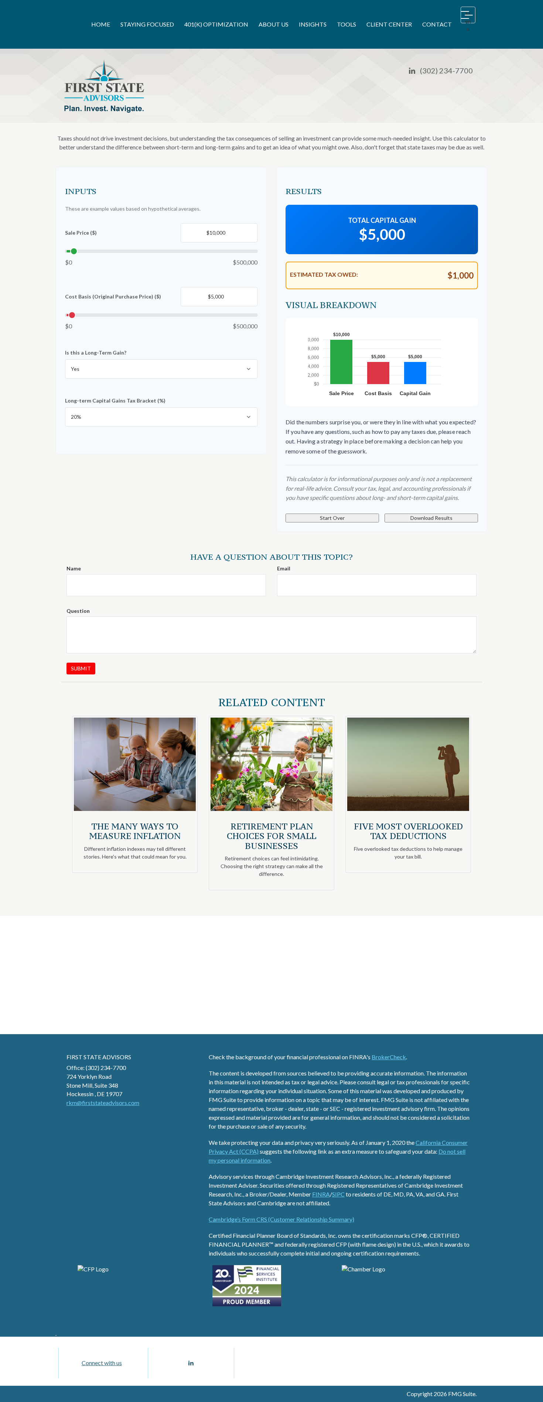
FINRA (321, 1194)
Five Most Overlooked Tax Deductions (408, 831)
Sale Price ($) (81, 232)
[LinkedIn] (412, 71)
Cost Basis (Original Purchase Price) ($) (113, 296)
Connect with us (102, 1362)
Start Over (332, 518)
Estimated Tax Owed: (324, 274)
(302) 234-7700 (446, 70)
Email (283, 568)
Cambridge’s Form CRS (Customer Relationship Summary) (281, 1219)
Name (73, 568)
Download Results (431, 518)
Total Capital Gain (382, 220)
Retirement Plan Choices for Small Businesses (271, 836)
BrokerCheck (389, 1056)
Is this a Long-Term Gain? (95, 352)
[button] (147, 24)
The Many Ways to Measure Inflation (135, 831)
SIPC (338, 1194)
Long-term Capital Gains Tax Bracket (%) (115, 400)
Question (78, 611)
